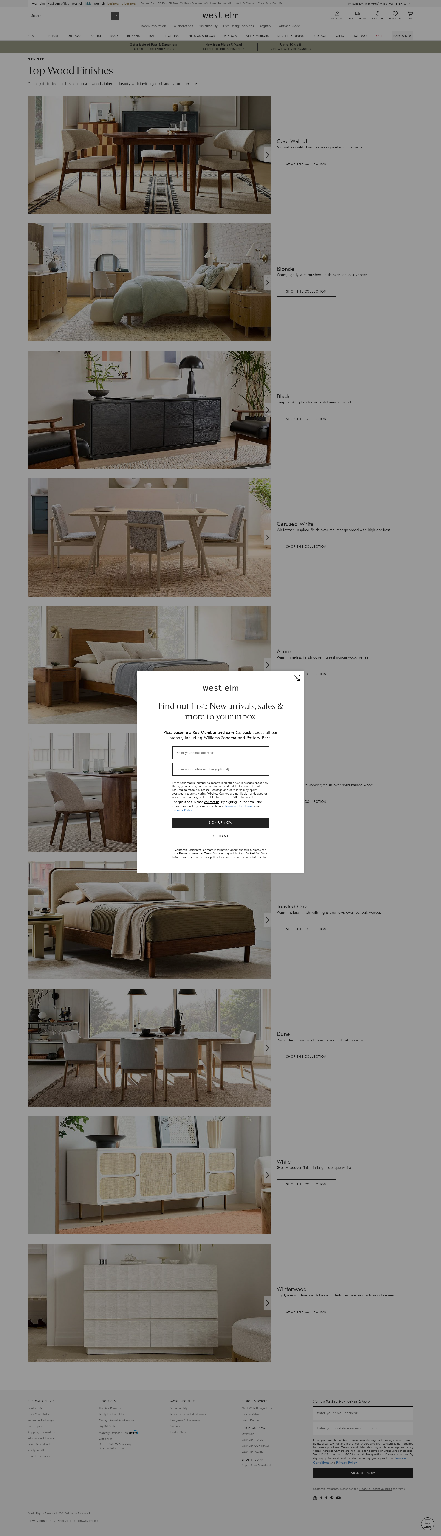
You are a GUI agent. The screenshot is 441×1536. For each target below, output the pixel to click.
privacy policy (209, 857)
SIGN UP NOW (220, 823)
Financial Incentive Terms (195, 853)
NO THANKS (220, 836)
